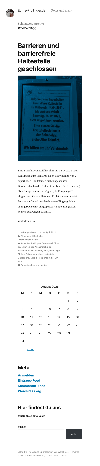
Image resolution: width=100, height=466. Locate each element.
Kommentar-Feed (31, 386)
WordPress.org (29, 391)
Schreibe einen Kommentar (34, 265)
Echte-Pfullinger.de (31, 10)
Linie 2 (33, 258)
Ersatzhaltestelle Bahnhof (30, 250)
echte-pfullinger (29, 232)
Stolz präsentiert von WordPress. (53, 452)
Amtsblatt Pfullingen (31, 243)
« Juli (30, 349)
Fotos (64, 455)
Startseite (53, 455)
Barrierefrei (47, 243)
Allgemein (26, 236)
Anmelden (26, 375)
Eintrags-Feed (29, 380)
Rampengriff (44, 258)
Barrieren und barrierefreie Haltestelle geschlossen (38, 57)
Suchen (22, 427)
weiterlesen (25, 221)
